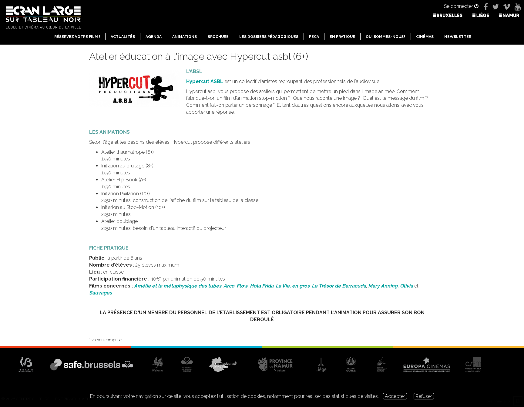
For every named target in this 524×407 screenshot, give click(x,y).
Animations (184, 37)
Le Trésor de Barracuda (339, 286)
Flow (241, 286)
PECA (314, 37)
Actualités (123, 37)
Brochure (218, 37)
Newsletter (457, 37)
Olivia (406, 286)
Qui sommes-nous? (385, 37)
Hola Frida (262, 286)
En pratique (342, 37)
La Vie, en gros (293, 286)
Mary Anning (383, 286)
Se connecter (459, 6)
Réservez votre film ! (77, 37)
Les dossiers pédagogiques (268, 37)
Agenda (154, 37)
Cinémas (425, 37)
